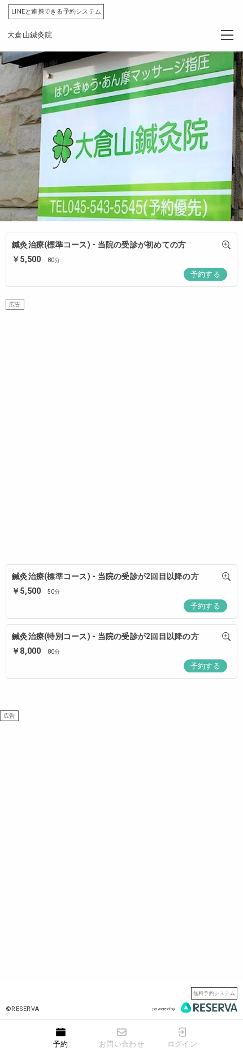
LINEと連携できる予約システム (56, 11)
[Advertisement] (121, 431)
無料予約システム (214, 993)
